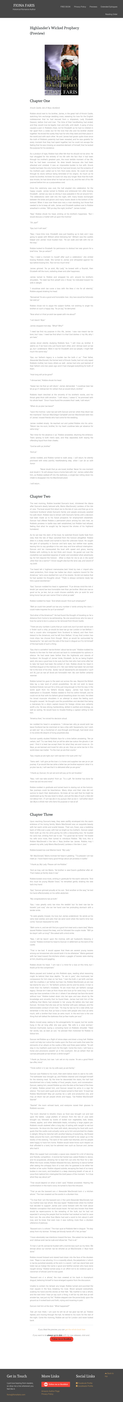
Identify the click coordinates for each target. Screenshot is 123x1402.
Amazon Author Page (50, 1391)
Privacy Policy (47, 1394)
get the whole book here (75, 1329)
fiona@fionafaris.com (16, 1395)
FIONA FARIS (24, 7)
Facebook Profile (85, 1383)
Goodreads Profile (85, 1386)
